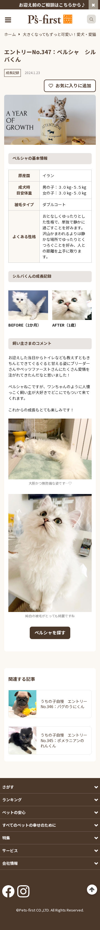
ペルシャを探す (50, 632)
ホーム (10, 34)
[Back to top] (92, 890)
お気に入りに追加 (72, 85)
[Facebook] (8, 889)
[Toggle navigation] (8, 19)
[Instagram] (23, 889)
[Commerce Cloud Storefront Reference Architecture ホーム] (50, 19)
